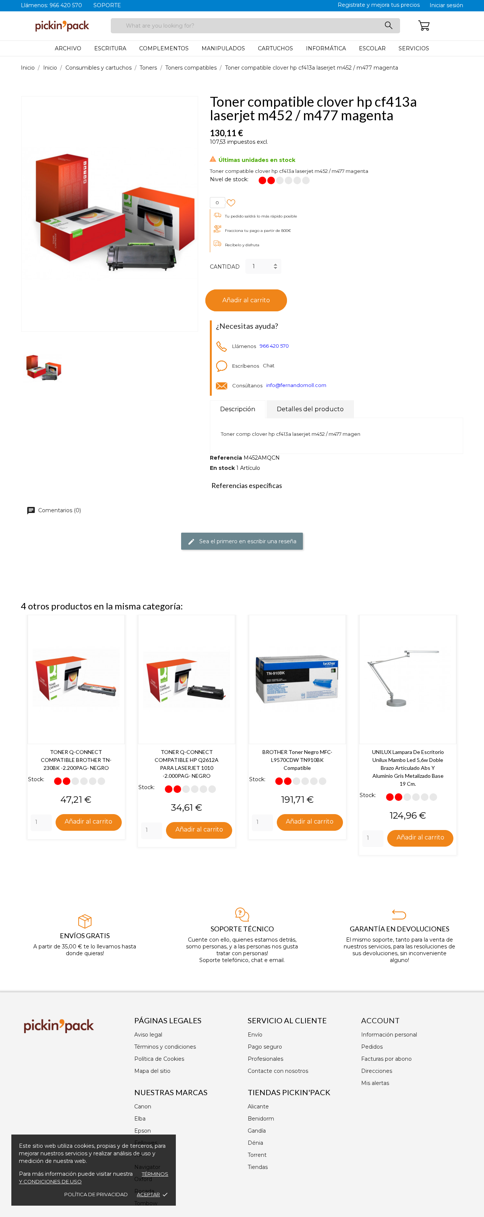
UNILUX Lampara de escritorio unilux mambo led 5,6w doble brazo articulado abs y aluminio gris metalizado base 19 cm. (408, 768)
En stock (222, 468)
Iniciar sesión (446, 5)
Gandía (257, 1130)
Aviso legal (148, 1034)
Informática (326, 48)
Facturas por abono (386, 1058)
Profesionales (265, 1058)
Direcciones (376, 1071)
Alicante (258, 1106)
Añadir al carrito (246, 300)
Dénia (255, 1142)
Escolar (372, 48)
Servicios (414, 48)
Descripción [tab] (237, 409)
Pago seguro (265, 1046)
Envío (255, 1034)
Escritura (110, 48)
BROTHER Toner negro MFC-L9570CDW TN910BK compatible (297, 760)
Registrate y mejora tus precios (379, 5)
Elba (140, 1118)
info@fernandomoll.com (296, 385)
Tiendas (258, 1167)
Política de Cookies (159, 1058)
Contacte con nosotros (278, 1071)
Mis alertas (375, 1083)
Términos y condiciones (165, 1046)
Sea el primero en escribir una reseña (247, 541)
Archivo (68, 48)
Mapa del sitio (152, 1071)
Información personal (389, 1034)
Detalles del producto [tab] (310, 409)
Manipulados (223, 48)
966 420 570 (274, 346)
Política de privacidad (96, 1194)
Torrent (257, 1155)
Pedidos (372, 1046)
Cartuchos (275, 48)
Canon (142, 1106)
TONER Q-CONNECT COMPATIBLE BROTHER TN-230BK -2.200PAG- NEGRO (76, 760)
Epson (142, 1130)
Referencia (226, 457)
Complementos (164, 48)
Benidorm (261, 1118)
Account (380, 1020)
